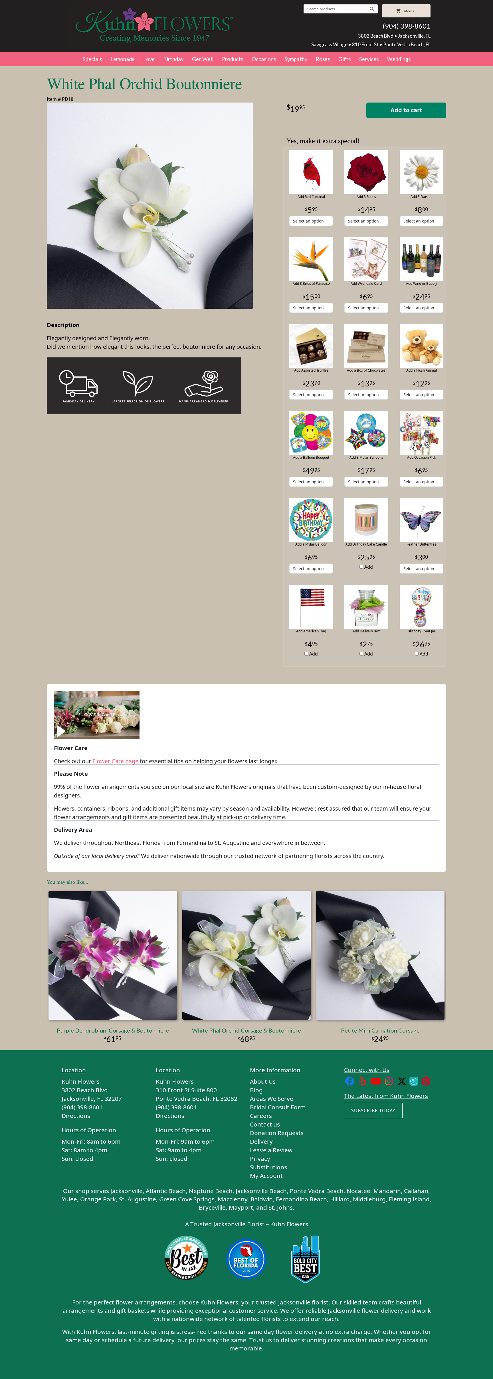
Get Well (202, 59)
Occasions (264, 59)
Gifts (344, 59)
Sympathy (295, 59)
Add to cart (406, 110)
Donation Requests (277, 1133)
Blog (256, 1090)
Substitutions (268, 1167)
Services (369, 59)
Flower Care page (115, 761)
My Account (266, 1176)
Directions (76, 1116)
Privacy (260, 1158)
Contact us (265, 1124)
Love (149, 59)
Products (232, 59)
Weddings (399, 59)
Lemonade (122, 59)
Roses (323, 59)
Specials (92, 59)
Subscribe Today (373, 1110)
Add (368, 567)
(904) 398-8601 (407, 26)
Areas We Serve (271, 1099)
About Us (263, 1081)
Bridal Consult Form (278, 1107)
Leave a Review (271, 1150)
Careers (261, 1116)
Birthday (173, 59)
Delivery (261, 1141)
